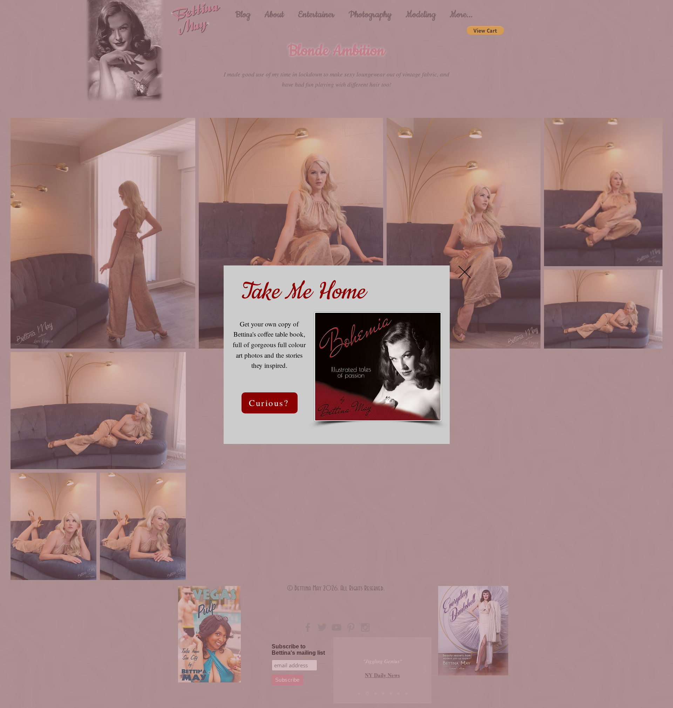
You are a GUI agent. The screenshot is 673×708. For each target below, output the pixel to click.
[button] (464, 272)
